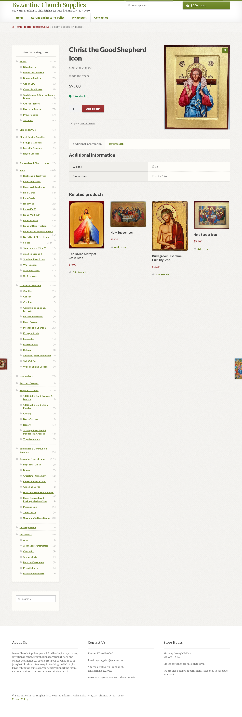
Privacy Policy (20, 699)
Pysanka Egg (30, 506)
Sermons (28, 120)
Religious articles (29, 390)
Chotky (27, 413)
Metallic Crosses (32, 148)
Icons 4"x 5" (29, 209)
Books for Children (33, 72)
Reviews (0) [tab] (116, 143)
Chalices (27, 302)
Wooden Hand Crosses (36, 366)
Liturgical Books (32, 109)
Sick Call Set (30, 361)
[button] (225, 50)
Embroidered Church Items (34, 163)
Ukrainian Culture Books (36, 517)
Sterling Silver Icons (34, 259)
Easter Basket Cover (34, 481)
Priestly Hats (30, 567)
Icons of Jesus (41, 27)
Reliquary (28, 349)
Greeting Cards (31, 486)
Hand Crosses (31, 322)
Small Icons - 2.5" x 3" (34, 248)
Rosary (27, 424)
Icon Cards (29, 198)
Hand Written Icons (34, 187)
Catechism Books (32, 89)
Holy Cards (29, 192)
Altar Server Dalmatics (35, 545)
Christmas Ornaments (35, 475)
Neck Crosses (30, 419)
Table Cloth (29, 512)
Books (23, 61)
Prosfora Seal (30, 344)
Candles (27, 291)
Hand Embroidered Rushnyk (38, 492)
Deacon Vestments (33, 562)
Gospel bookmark (33, 316)
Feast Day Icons (31, 181)
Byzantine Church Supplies (49, 5)
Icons (27, 27)
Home (20, 17)
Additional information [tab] (87, 143)
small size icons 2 (32, 253)
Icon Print (28, 203)
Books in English (32, 78)
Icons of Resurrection (35, 225)
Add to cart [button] (79, 272)
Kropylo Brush (31, 333)
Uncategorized (28, 527)
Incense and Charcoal (34, 327)
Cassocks (28, 551)
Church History (31, 103)
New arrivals (26, 376)
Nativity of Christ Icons (36, 237)
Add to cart (93, 108)
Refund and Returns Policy (48, 17)
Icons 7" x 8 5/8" (31, 214)
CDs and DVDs (28, 129)
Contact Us (101, 17)
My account (79, 17)
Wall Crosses (30, 264)
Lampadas (28, 338)
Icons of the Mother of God (38, 231)
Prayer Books (30, 114)
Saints (26, 242)
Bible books (29, 67)
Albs (25, 540)
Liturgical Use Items (30, 285)
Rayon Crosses (31, 153)
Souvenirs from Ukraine (32, 459)
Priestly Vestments (33, 573)
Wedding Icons (31, 270)
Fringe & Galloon (32, 142)
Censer (27, 296)
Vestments (26, 534)
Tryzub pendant (31, 439)
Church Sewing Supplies (32, 137)
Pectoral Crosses (29, 383)
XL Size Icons (30, 276)
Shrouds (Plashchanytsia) (37, 355)
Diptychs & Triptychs (34, 175)
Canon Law (29, 83)
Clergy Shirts (30, 556)
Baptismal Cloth (32, 464)
